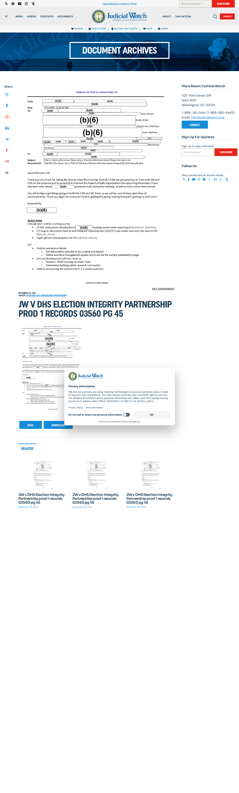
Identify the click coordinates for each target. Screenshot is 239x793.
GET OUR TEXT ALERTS (125, 28)
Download (58, 425)
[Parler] (215, 179)
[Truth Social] (226, 179)
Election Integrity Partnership (51, 295)
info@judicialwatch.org (207, 117)
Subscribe (223, 3)
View (30, 425)
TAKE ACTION (99, 28)
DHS (34, 295)
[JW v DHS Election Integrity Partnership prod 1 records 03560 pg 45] (43, 475)
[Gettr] (210, 179)
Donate (227, 16)
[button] (6, 16)
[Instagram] (199, 179)
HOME (164, 28)
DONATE (78, 28)
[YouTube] (194, 179)
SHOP (149, 28)
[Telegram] (204, 179)
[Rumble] (221, 179)
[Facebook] (189, 179)
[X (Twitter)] (184, 179)
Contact (195, 124)
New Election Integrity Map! (120, 3)
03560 (29, 295)
